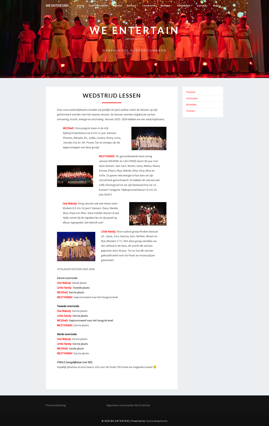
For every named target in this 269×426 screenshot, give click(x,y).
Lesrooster (149, 5)
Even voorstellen (98, 5)
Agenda (117, 5)
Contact (202, 5)
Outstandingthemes (157, 420)
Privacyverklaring (56, 405)
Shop (216, 5)
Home (80, 5)
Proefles (190, 92)
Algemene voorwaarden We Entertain (128, 405)
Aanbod (131, 5)
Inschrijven (192, 98)
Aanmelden (184, 5)
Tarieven (165, 5)
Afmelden (191, 104)
